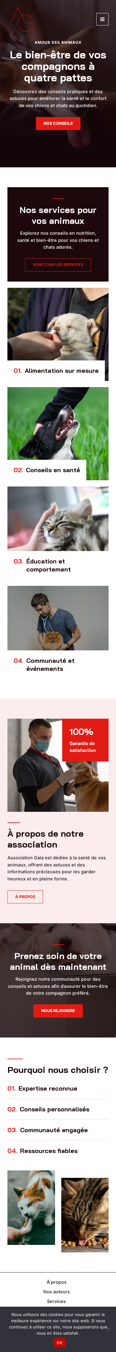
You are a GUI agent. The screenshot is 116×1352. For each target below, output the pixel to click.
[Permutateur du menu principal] (102, 19)
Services (56, 1301)
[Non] (108, 1329)
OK (59, 1342)
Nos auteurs (56, 1292)
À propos (57, 1282)
